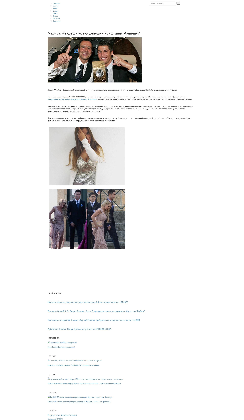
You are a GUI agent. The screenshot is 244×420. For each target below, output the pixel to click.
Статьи (55, 5)
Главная (56, 3)
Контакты (56, 21)
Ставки (55, 11)
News (55, 8)
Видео (55, 16)
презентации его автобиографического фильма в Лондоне (72, 99)
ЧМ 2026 (56, 18)
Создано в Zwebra (55, 418)
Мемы (55, 13)
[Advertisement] (122, 272)
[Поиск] (178, 3)
